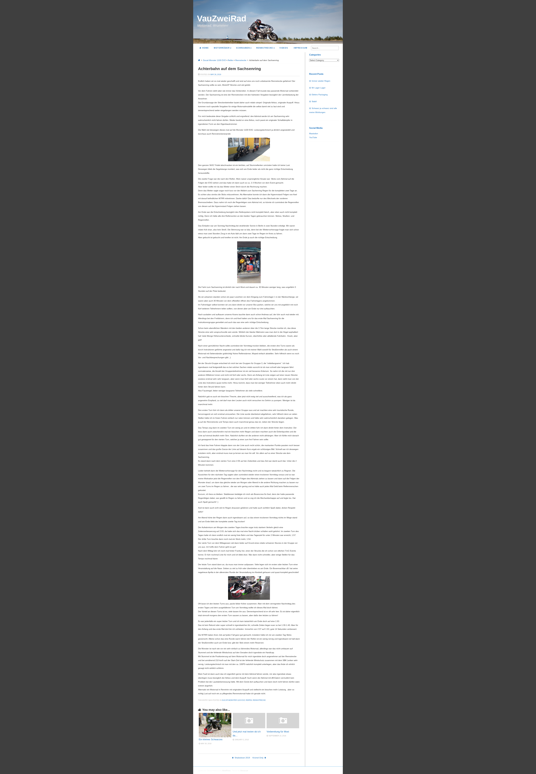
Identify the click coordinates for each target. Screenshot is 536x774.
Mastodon (313, 133)
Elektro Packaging (320, 94)
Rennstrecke (240, 60)
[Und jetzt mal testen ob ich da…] (249, 727)
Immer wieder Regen (321, 81)
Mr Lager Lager (319, 88)
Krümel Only (258, 758)
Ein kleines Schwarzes (210, 739)
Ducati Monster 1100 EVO (214, 60)
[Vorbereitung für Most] (283, 727)
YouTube (313, 137)
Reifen (230, 60)
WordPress (226, 771)
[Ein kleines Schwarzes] (215, 725)
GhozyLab (244, 771)
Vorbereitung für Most (278, 731)
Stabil (314, 101)
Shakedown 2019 (242, 758)
